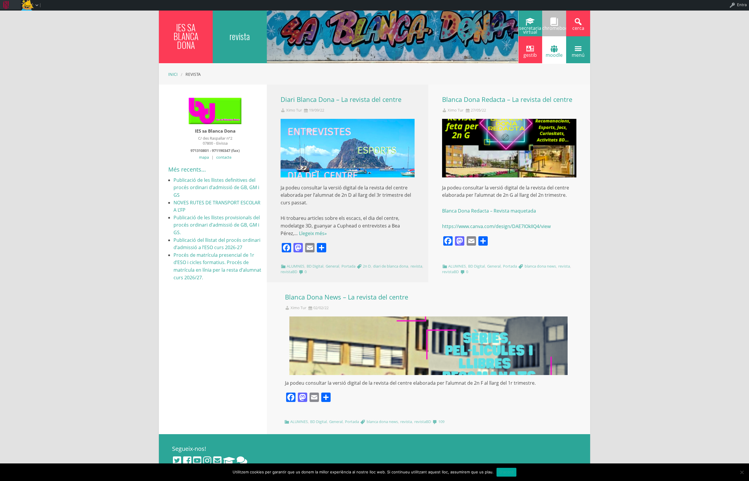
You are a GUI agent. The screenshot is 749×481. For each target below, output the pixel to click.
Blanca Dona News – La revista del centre (346, 297)
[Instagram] (207, 460)
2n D (367, 266)
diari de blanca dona (390, 266)
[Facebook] (187, 460)
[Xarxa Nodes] (242, 460)
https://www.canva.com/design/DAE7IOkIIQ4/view (496, 226)
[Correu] (217, 460)
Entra (742, 4)
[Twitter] (177, 460)
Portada (348, 266)
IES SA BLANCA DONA (185, 36)
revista (416, 266)
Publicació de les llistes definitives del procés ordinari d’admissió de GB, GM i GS (216, 187)
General (332, 266)
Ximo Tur (294, 110)
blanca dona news (540, 266)
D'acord (506, 472)
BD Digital (315, 266)
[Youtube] (197, 460)
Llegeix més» (313, 233)
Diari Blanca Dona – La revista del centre (341, 99)
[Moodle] (229, 460)
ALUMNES (295, 266)
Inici (173, 74)
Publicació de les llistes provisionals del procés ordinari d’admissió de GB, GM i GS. (216, 225)
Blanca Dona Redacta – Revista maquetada (489, 211)
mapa (204, 157)
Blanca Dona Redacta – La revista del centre (507, 99)
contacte (223, 157)
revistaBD (289, 271)
